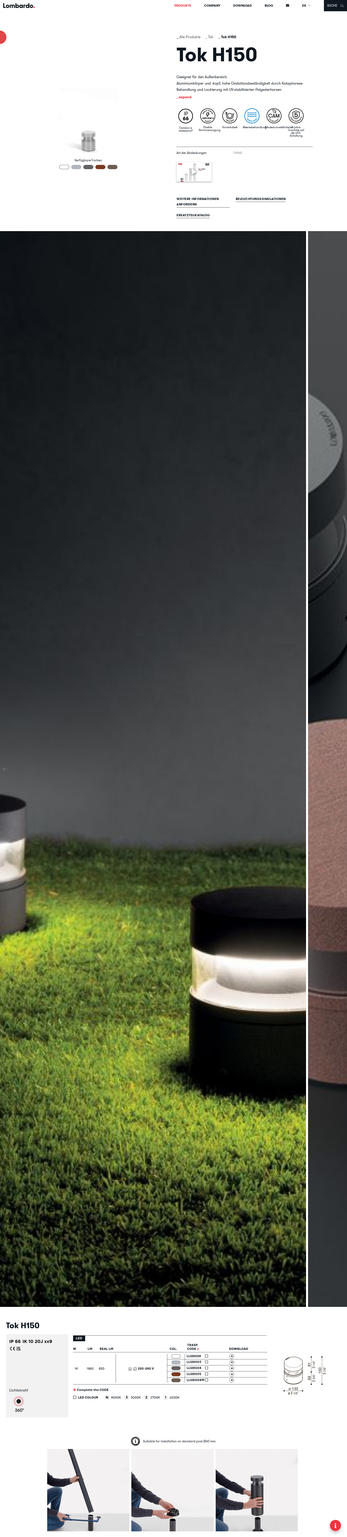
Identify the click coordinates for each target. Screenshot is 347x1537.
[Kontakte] (287, 5)
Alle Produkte (189, 37)
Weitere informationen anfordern (198, 201)
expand (185, 97)
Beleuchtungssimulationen (261, 199)
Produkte (182, 5)
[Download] (231, 1356)
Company (212, 5)
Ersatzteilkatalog (193, 215)
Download (242, 5)
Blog (269, 5)
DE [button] (304, 5)
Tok (210, 37)
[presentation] (5, 769)
